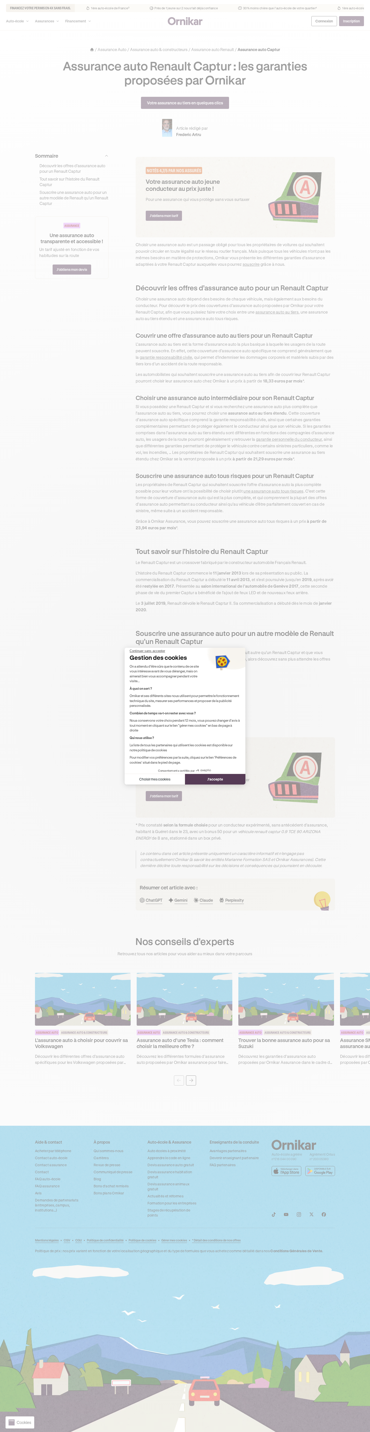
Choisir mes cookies (154, 779)
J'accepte (215, 779)
